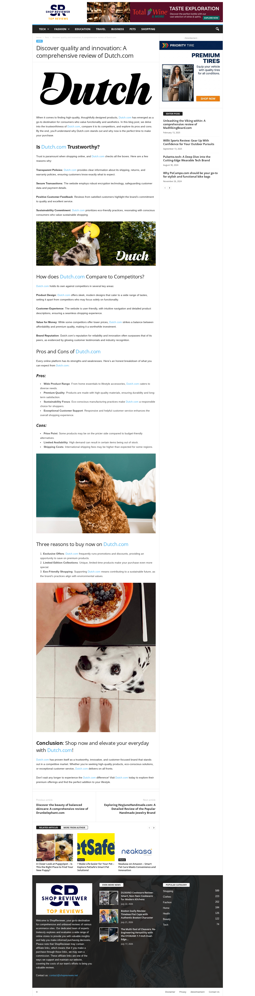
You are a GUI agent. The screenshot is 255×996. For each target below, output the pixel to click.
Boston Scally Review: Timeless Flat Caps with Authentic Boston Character (137, 914)
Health (166, 913)
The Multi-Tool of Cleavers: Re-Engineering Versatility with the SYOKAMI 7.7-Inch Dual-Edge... (138, 934)
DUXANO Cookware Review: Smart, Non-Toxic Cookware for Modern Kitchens (137, 896)
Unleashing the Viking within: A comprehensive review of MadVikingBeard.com (184, 124)
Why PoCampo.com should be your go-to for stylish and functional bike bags (190, 174)
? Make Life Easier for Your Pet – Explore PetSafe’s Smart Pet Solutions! (95, 867)
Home (38, 37)
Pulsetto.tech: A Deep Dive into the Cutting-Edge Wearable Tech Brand (187, 158)
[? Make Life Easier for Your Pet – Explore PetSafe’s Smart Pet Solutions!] (96, 847)
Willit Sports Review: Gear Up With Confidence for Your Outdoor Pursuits (188, 142)
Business (117, 29)
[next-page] (154, 828)
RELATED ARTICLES (48, 827)
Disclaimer (170, 991)
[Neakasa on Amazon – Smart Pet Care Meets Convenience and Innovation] (137, 847)
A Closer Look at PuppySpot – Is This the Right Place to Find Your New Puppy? (54, 867)
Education (82, 29)
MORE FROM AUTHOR (74, 827)
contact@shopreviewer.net (63, 975)
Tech (42, 29)
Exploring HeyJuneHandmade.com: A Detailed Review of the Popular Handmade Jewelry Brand (130, 809)
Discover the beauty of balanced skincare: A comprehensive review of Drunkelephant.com (62, 809)
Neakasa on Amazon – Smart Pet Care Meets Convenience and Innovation (137, 867)
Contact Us (214, 991)
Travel (101, 29)
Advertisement (198, 991)
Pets (133, 29)
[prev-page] (149, 828)
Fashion (60, 29)
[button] (217, 29)
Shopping (148, 29)
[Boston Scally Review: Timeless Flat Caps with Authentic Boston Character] (108, 916)
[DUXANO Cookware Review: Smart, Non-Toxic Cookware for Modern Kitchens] (108, 898)
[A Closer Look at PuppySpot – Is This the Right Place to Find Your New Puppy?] (55, 847)
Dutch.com (125, 117)
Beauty (167, 919)
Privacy (182, 991)
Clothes (167, 896)
